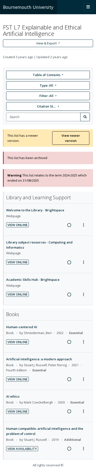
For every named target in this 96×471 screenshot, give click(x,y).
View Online (17, 225)
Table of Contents (46, 75)
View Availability (22, 448)
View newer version (71, 138)
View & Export (46, 43)
